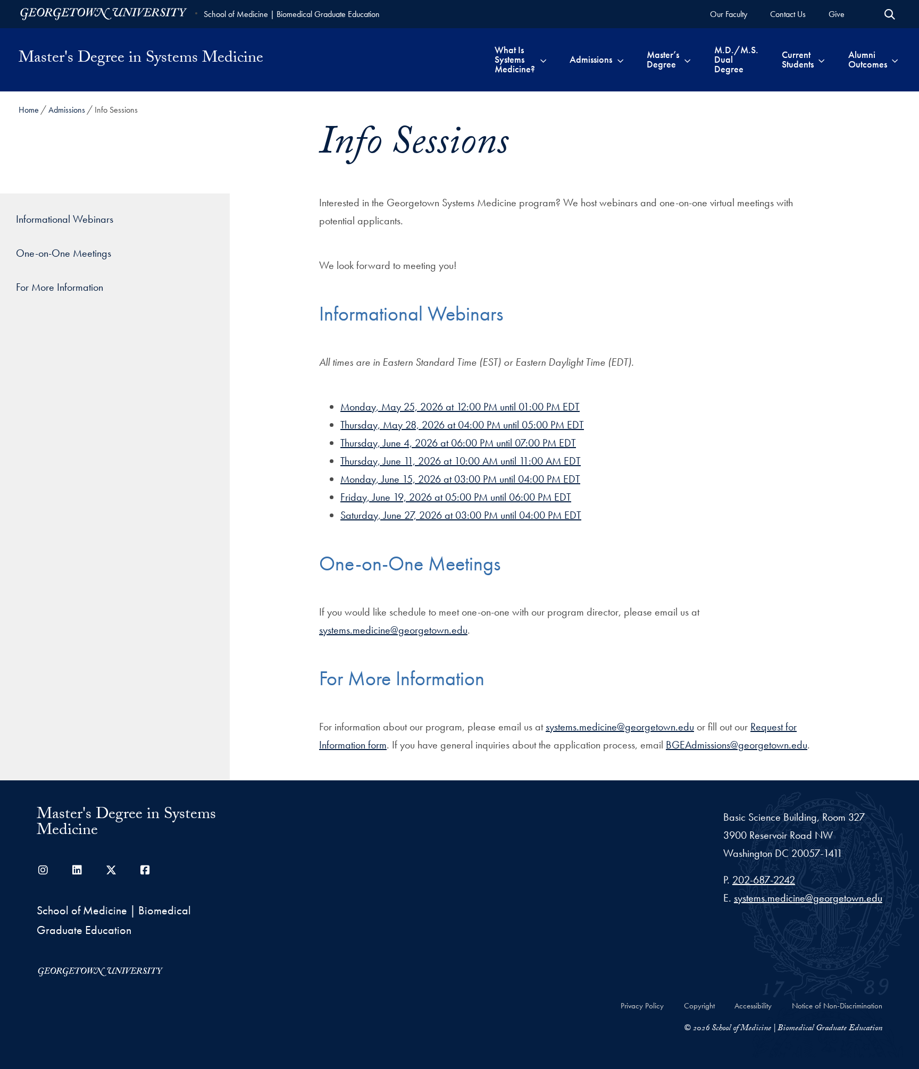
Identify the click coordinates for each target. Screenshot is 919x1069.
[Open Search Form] (889, 14)
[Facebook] (145, 870)
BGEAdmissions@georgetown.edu (736, 745)
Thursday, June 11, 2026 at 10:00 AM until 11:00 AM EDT (460, 461)
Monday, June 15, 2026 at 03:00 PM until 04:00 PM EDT (460, 479)
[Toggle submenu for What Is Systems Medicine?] (543, 59)
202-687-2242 (763, 880)
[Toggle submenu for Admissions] (620, 59)
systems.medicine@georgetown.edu (393, 630)
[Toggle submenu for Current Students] (821, 59)
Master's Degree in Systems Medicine (141, 60)
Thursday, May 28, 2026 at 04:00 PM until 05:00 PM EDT (462, 425)
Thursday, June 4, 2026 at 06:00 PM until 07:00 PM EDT (458, 443)
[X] (111, 870)
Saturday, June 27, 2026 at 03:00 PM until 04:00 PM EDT (460, 515)
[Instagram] (43, 870)
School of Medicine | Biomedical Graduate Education (292, 14)
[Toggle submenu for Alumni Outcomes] (894, 59)
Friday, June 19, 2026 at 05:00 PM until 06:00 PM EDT (455, 497)
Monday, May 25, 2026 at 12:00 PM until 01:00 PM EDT (460, 407)
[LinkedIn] (77, 870)
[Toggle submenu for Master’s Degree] (687, 59)
